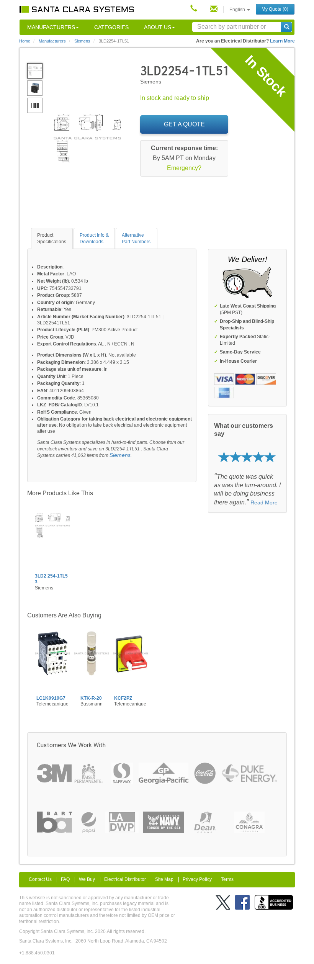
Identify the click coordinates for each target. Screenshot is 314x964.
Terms (227, 879)
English (237, 9)
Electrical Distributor (125, 879)
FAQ (65, 879)
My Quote (275, 9)
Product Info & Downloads (94, 238)
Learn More (282, 41)
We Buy (87, 879)
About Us (157, 27)
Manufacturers (51, 27)
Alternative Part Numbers (136, 238)
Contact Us (40, 879)
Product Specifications (51, 238)
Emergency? (184, 168)
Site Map (164, 879)
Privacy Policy (197, 879)
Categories (111, 27)
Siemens (120, 455)
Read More (264, 502)
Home (24, 41)
